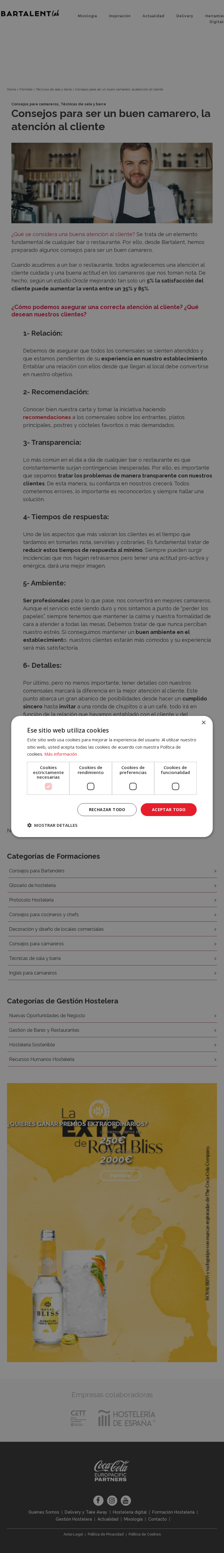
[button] (52, 825)
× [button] (203, 723)
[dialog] (112, 776)
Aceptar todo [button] (169, 809)
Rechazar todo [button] (107, 809)
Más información (60, 754)
